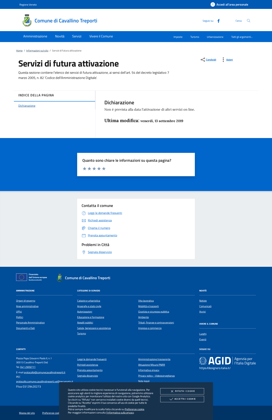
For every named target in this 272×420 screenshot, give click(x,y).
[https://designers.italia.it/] (227, 361)
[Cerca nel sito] (249, 21)
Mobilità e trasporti (148, 306)
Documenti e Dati (25, 328)
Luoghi (202, 334)
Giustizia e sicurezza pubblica (153, 312)
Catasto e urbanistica (88, 301)
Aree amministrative (27, 306)
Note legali (144, 381)
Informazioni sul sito (37, 51)
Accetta (185, 399)
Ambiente (143, 317)
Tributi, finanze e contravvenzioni (156, 323)
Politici (19, 317)
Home (19, 51)
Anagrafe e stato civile (89, 306)
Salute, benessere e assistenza (94, 328)
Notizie (203, 301)
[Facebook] (217, 20)
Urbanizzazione (215, 37)
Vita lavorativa (146, 301)
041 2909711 (28, 367)
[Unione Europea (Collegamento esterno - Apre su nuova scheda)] (32, 278)
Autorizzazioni (84, 312)
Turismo (194, 37)
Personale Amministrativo (30, 323)
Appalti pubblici (85, 323)
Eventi (202, 339)
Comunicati (205, 306)
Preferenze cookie (134, 409)
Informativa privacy (148, 370)
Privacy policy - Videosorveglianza (156, 376)
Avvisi (202, 312)
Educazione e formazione (90, 317)
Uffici (19, 312)
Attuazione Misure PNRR (151, 365)
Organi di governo (25, 301)
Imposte (178, 37)
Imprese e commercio (150, 328)
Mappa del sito (27, 413)
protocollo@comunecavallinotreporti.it (44, 372)
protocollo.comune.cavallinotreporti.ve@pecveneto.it (44, 381)
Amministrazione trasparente (154, 359)
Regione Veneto (28, 4)
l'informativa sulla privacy (120, 412)
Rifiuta (185, 391)
